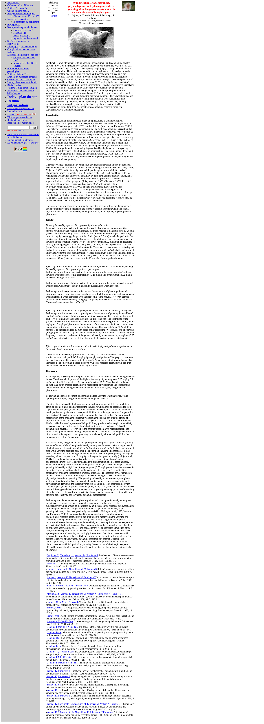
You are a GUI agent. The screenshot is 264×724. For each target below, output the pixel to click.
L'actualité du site (15, 111)
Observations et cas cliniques (21, 79)
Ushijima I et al (54, 632)
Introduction (13, 2)
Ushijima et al (53, 638)
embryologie (13, 43)
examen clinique (29, 46)
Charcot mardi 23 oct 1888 (26, 16)
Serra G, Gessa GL (56, 607)
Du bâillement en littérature (20, 140)
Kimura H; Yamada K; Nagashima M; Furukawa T (71, 577)
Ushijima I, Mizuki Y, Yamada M (63, 627)
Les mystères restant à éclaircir (22, 82)
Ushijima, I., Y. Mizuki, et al (60, 651)
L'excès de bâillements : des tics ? (23, 54)
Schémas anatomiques (18, 41)
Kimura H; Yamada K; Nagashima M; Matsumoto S (72, 569)
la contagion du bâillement (26, 21)
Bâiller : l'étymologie (17, 8)
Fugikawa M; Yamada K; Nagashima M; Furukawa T (72, 555)
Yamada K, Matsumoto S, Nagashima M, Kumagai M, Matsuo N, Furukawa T (85, 704)
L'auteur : (19, 114)
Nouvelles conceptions (18, 19)
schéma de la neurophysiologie (21, 34)
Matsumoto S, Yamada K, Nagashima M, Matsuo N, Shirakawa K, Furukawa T (85, 594)
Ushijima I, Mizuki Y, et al (59, 657)
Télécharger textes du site (19, 117)
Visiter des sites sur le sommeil (22, 88)
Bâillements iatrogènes (18, 74)
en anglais (18, 30)
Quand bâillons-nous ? (18, 10)
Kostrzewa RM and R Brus (60, 621)
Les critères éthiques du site (20, 108)
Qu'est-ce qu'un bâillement (20, 5)
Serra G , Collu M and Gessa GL (63, 602)
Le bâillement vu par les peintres (22, 142)
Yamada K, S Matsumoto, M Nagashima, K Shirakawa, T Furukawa (80, 712)
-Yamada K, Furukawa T (58, 676)
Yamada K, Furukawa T (58, 671)
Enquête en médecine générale (22, 77)
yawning (28, 30)
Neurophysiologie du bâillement (22, 27)
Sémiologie (12, 46)
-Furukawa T (52, 563)
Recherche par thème (17, 120)
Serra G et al (53, 616)
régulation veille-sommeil (25, 38)
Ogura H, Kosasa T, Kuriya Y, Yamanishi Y (67, 585)
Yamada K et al (54, 684)
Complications (14, 49)
